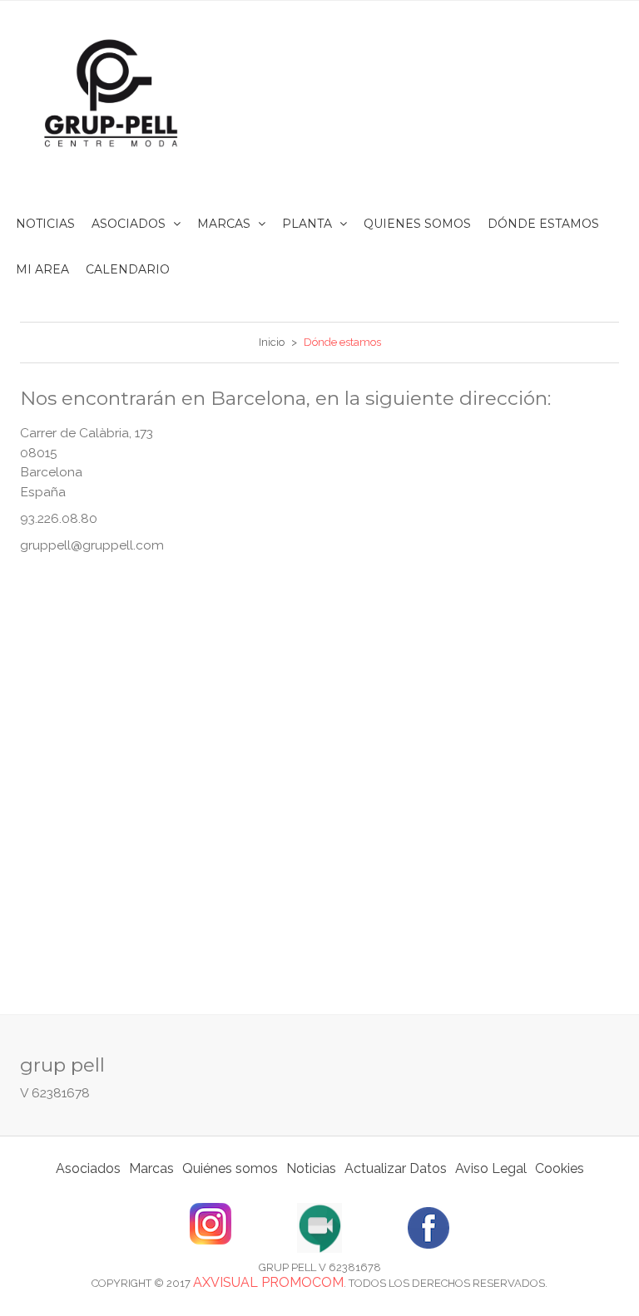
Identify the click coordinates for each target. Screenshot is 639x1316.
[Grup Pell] (111, 92)
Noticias (311, 1168)
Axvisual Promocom (268, 1282)
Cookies (559, 1168)
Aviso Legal (491, 1168)
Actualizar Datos (395, 1168)
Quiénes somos (230, 1168)
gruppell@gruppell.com (92, 545)
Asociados (88, 1168)
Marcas (151, 1168)
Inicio (272, 342)
